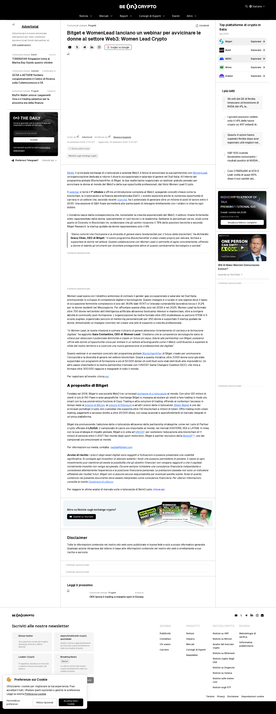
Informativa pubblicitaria (246, 644)
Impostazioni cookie (252, 696)
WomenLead (200, 173)
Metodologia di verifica (247, 635)
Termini (210, 696)
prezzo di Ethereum (120, 405)
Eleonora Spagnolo (122, 137)
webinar (74, 192)
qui (107, 376)
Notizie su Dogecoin (224, 667)
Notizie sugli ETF (222, 687)
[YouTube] (70, 47)
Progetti (92, 25)
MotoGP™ (189, 435)
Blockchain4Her (152, 353)
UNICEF (140, 432)
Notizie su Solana (222, 672)
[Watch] (242, 247)
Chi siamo (165, 644)
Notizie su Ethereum (224, 653)
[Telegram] (84, 47)
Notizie (190, 633)
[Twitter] (77, 47)
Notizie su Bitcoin (222, 638)
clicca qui (159, 489)
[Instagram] (99, 47)
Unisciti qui (48, 160)
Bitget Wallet (181, 405)
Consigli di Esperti (196, 649)
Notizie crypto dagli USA (223, 660)
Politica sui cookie (35, 694)
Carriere (164, 649)
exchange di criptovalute (152, 393)
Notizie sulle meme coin (223, 680)
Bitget (70, 173)
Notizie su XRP (221, 633)
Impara (190, 638)
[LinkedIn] (92, 47)
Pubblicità (165, 633)
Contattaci (165, 638)
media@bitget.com (121, 447)
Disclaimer (233, 696)
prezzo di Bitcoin (94, 405)
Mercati (190, 644)
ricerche (122, 199)
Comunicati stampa (77, 25)
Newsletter (192, 655)
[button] (32, 641)
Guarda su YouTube (229, 274)
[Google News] (262, 615)
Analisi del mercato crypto (223, 646)
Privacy (221, 696)
